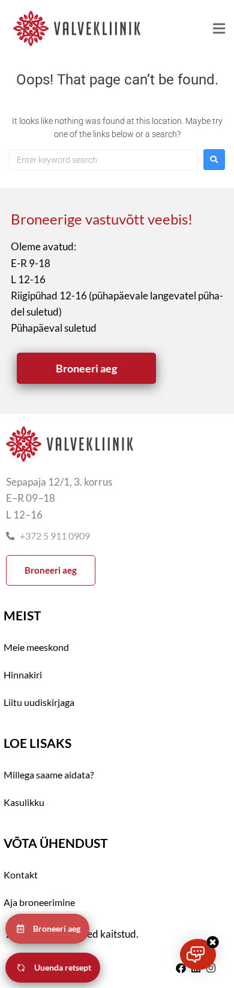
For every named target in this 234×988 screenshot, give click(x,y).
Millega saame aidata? (49, 774)
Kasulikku (24, 802)
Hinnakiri (23, 674)
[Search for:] (103, 160)
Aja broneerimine (39, 902)
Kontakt (21, 874)
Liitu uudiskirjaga (39, 702)
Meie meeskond (36, 647)
